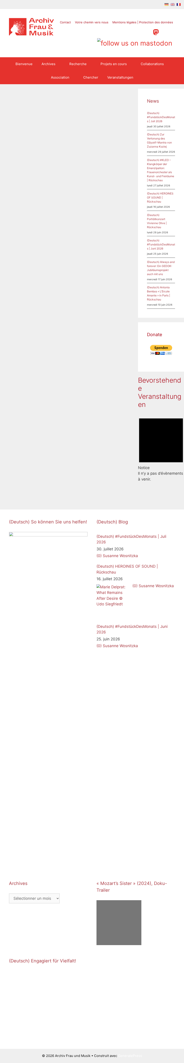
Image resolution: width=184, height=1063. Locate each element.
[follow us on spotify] (147, 31)
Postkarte (46, 485)
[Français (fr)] (179, 4)
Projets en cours (114, 64)
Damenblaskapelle (39, 481)
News (18, 203)
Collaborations (152, 64)
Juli (95, 341)
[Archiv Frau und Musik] (31, 34)
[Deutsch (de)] (166, 4)
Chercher (90, 77)
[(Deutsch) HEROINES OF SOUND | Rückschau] (113, 601)
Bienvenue (24, 64)
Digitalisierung (24, 208)
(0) (99, 556)
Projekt (97, 469)
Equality (42, 208)
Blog (84, 322)
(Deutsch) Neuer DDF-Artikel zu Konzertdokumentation (99, 151)
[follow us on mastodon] (156, 31)
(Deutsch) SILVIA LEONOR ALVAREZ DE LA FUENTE (96, 399)
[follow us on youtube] (138, 31)
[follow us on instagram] (130, 31)
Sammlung (17, 490)
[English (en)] (173, 4)
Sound (37, 218)
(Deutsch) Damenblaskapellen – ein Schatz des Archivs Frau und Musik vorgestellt (32, 407)
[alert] (161, 447)
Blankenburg (105, 331)
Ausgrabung (85, 331)
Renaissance (103, 346)
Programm (84, 346)
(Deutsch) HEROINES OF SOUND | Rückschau (160, 197)
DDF (84, 216)
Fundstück (84, 341)
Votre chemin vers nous (91, 22)
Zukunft (28, 227)
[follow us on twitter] (113, 31)
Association (60, 77)
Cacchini (82, 336)
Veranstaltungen (120, 77)
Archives (48, 64)
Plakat (104, 341)
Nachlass (83, 469)
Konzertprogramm (89, 221)
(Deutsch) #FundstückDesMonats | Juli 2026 (161, 117)
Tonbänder (35, 223)
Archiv (19, 481)
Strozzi (81, 351)
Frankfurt (15, 213)
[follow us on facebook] (121, 31)
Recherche (78, 64)
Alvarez (86, 464)
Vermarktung (114, 221)
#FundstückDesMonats (98, 327)
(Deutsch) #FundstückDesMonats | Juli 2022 (98, 265)
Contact (65, 22)
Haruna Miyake (35, 213)
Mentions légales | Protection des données (142, 22)
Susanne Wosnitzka (120, 556)
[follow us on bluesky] (134, 41)
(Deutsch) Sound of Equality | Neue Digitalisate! (32, 147)
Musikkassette (20, 218)
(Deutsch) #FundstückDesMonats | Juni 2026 (161, 244)
